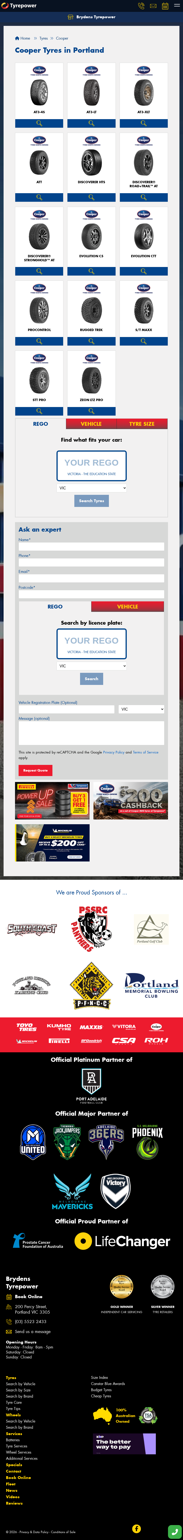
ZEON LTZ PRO (91, 400)
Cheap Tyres (101, 1396)
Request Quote (35, 770)
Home (24, 38)
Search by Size (18, 1390)
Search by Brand (19, 1396)
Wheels (13, 1415)
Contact (13, 1471)
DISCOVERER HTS (91, 182)
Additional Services (21, 1458)
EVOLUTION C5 (91, 256)
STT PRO (39, 400)
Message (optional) (34, 718)
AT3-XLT (143, 112)
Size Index (99, 1377)
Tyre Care (14, 1402)
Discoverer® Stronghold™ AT (39, 258)
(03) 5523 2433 (30, 1322)
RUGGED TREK (91, 330)
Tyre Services (16, 1446)
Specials (14, 1464)
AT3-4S (39, 112)
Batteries (13, 1439)
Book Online (18, 1477)
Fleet (10, 1484)
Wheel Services (18, 1452)
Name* (25, 539)
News (11, 1490)
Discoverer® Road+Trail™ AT (144, 184)
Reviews (14, 1503)
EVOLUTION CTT (143, 256)
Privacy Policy (113, 752)
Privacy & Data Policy (34, 1532)
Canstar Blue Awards (108, 1383)
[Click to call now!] (141, 6)
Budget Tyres (101, 1389)
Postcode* (27, 587)
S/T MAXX (143, 330)
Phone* (24, 555)
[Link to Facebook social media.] (136, 1528)
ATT (39, 182)
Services (14, 1433)
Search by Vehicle (20, 1383)
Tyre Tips (13, 1408)
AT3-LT (91, 112)
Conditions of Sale (63, 1532)
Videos (13, 1496)
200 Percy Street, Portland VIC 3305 (32, 1309)
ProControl (39, 330)
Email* (24, 571)
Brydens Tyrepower (95, 16)
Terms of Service (145, 752)
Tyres (11, 1377)
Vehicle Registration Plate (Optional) (48, 702)
